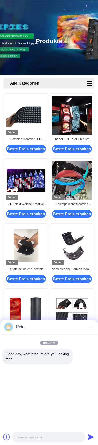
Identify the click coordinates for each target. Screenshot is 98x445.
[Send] (91, 437)
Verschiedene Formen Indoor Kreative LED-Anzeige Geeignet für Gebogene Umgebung (72, 270)
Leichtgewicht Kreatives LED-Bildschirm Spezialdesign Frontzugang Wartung (72, 204)
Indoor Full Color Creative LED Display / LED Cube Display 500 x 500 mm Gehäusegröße (71, 140)
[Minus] (91, 327)
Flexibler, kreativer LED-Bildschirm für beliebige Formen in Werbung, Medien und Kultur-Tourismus (26, 140)
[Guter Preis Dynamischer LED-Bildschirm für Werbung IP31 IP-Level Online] (72, 310)
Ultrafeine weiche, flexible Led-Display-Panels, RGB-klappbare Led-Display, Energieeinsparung (26, 270)
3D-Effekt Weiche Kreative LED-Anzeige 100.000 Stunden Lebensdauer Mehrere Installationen (26, 204)
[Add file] (6, 437)
